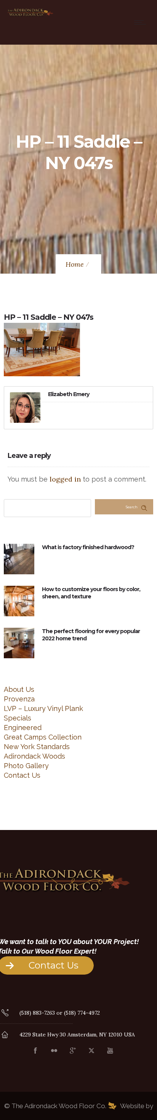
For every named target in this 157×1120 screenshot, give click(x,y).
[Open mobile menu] (141, 22)
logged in (65, 479)
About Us (19, 689)
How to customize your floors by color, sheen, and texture (91, 593)
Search (132, 507)
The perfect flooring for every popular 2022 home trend (91, 635)
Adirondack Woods (34, 756)
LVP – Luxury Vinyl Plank (43, 708)
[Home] (30, 15)
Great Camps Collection (43, 737)
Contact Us (22, 775)
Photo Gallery (26, 766)
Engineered (23, 728)
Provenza (19, 699)
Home (75, 264)
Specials (17, 718)
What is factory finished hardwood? (88, 547)
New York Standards (37, 747)
